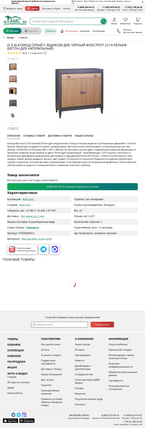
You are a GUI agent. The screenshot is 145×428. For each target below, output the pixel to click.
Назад (10, 37)
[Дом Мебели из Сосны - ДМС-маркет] (15, 20)
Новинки (51, 31)
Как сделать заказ (50, 344)
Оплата (66, 8)
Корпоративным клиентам (50, 392)
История (79, 349)
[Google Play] (27, 420)
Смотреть (32, 227)
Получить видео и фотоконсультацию (26, 249)
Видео (10, 387)
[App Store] (10, 420)
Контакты (80, 404)
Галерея (11, 376)
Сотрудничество (84, 374)
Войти (114, 23)
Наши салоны (82, 344)
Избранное (125, 23)
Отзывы (79, 388)
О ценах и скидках (51, 355)
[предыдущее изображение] (13, 58)
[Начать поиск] (103, 21)
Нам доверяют (83, 355)
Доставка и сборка (51, 8)
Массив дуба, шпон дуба (37, 238)
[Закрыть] (142, 2)
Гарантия (46, 385)
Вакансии (80, 393)
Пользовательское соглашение (119, 387)
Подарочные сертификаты (48, 362)
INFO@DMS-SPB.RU (79, 415)
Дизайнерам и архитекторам (83, 367)
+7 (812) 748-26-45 (133, 7)
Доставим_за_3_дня (32, 216)
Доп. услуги (47, 379)
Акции (117, 31)
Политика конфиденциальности (121, 365)
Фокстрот (28, 199)
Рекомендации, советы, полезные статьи (122, 357)
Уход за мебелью (118, 344)
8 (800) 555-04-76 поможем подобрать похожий (72, 186)
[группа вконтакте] (13, 415)
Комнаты (33, 30)
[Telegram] (43, 249)
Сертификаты (116, 380)
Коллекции (99, 31)
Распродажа (72, 31)
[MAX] (55, 249)
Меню (35, 8)
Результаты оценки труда (89, 399)
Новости (79, 360)
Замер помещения (51, 374)
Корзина (138, 23)
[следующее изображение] (13, 128)
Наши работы (15, 393)
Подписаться (102, 324)
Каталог (14, 30)
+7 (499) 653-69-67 (111, 7)
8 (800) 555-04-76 (86, 7)
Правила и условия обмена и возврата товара (51, 402)
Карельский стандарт (120, 349)
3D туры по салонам (18, 382)
